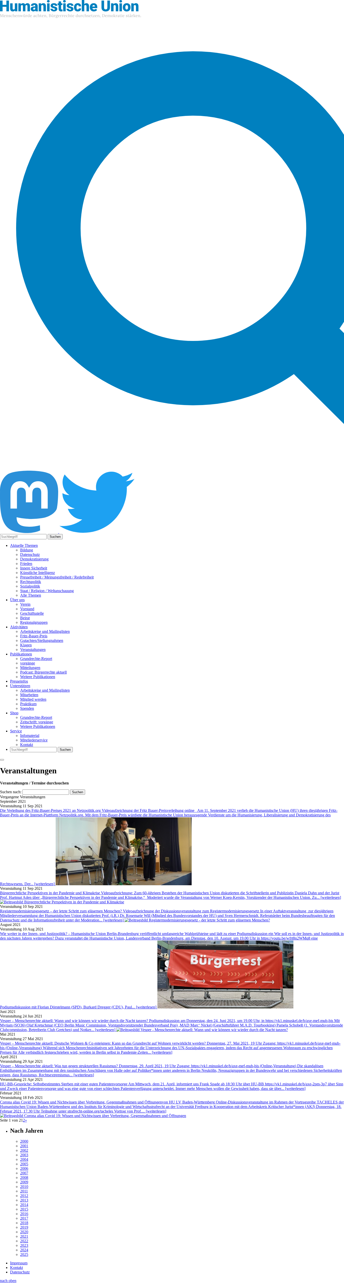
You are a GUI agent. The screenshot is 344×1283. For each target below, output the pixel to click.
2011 (24, 1191)
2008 (24, 1177)
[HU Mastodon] (29, 531)
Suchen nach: (10, 792)
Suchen (55, 537)
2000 (24, 1141)
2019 (24, 1227)
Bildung (26, 550)
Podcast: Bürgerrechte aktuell (43, 672)
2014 (24, 1205)
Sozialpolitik (30, 586)
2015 (24, 1209)
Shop (14, 713)
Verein (25, 604)
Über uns (17, 600)
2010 (24, 1186)
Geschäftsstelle (32, 613)
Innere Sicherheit (33, 568)
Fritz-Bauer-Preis (33, 636)
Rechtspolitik (30, 582)
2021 (24, 1236)
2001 (24, 1146)
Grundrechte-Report (36, 658)
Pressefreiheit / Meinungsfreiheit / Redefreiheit (57, 577)
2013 (24, 1200)
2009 (24, 1182)
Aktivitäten (19, 627)
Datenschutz (30, 554)
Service (16, 731)
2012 (24, 1195)
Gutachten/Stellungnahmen (41, 640)
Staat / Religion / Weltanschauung (47, 591)
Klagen (26, 645)
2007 (24, 1173)
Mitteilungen (30, 668)
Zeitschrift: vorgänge (36, 722)
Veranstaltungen (33, 649)
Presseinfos (19, 681)
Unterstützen (20, 686)
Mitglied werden (33, 699)
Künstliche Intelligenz (37, 572)
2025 (24, 1254)
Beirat (25, 618)
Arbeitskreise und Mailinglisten (45, 631)
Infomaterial (29, 735)
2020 (24, 1232)
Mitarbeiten (29, 695)
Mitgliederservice (34, 740)
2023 (24, 1245)
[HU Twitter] (97, 531)
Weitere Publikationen (37, 677)
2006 (24, 1168)
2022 (24, 1241)
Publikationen (21, 654)
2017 (24, 1218)
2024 (24, 1250)
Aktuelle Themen (24, 545)
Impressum (18, 1263)
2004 (24, 1159)
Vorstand (27, 609)
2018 (24, 1223)
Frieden (26, 563)
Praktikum (28, 704)
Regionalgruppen (34, 622)
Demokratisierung (34, 559)
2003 (24, 1155)
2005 (24, 1164)
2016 (24, 1214)
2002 (24, 1150)
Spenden (27, 708)
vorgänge (27, 663)
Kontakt (26, 744)
